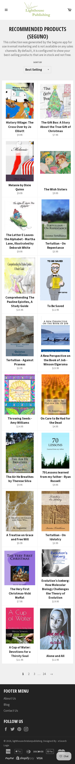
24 (44, 674)
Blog (7, 705)
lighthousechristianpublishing (27, 741)
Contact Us (11, 711)
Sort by (37, 62)
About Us (10, 698)
